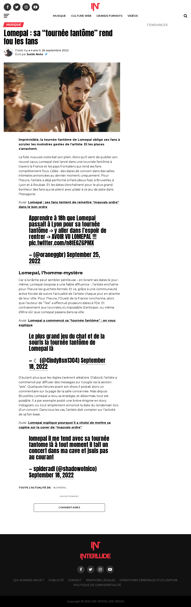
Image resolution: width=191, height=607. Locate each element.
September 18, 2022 (51, 475)
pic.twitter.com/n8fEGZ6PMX (61, 243)
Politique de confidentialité (97, 585)
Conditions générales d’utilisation (148, 580)
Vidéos (133, 15)
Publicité (56, 580)
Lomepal (60, 488)
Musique (59, 15)
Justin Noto (35, 54)
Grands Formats (109, 15)
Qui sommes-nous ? (28, 580)
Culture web (81, 15)
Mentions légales (100, 580)
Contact (75, 580)
